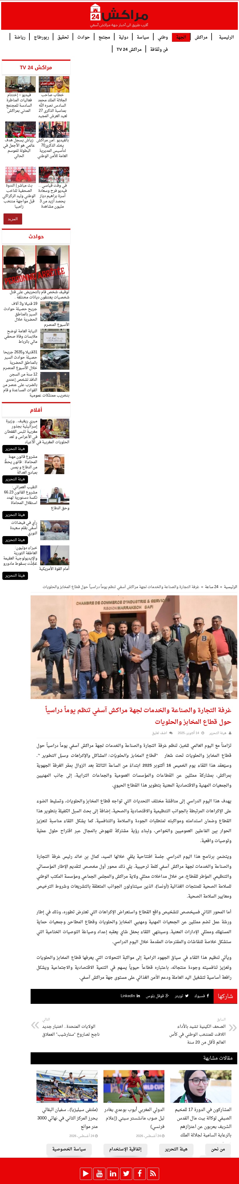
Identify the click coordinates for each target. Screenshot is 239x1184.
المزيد (13, 219)
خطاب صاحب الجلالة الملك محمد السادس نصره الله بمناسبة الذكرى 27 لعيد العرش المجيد (52, 105)
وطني (163, 37)
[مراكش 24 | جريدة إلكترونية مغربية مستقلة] (119, 18)
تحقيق (63, 37)
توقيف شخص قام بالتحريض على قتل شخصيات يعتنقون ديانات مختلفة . (39, 294)
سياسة (143, 37)
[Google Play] (86, 1174)
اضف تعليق (159, 733)
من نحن (218, 1149)
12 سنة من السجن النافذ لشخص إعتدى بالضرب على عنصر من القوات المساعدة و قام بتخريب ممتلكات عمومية (36, 385)
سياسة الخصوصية (69, 1149)
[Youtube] (99, 1174)
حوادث (83, 37)
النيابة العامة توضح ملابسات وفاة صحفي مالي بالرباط (20, 336)
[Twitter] (126, 1174)
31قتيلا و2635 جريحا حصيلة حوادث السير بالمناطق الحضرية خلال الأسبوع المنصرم (20, 360)
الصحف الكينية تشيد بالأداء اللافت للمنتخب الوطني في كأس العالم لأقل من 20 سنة (197, 1031)
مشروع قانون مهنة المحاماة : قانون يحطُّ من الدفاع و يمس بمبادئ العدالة (20, 464)
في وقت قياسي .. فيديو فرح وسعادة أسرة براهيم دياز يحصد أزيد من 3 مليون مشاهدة (52, 196)
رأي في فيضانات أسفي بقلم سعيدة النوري (23, 528)
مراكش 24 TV (129, 49)
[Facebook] (139, 1174)
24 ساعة (211, 587)
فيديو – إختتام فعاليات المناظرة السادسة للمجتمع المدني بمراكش (19, 102)
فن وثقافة (159, 49)
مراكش (201, 37)
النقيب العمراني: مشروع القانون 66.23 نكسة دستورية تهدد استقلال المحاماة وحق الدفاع (36, 498)
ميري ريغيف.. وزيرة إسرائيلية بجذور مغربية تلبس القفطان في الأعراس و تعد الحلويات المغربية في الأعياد (36, 432)
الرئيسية (226, 37)
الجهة (181, 37)
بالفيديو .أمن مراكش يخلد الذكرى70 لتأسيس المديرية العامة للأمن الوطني (52, 148)
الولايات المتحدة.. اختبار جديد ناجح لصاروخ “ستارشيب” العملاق (71, 1027)
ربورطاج (41, 37)
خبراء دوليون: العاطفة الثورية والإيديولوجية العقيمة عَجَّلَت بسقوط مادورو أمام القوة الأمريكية (36, 558)
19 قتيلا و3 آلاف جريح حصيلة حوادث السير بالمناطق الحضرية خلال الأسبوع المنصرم (36, 314)
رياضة (19, 37)
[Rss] (153, 1174)
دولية (123, 37)
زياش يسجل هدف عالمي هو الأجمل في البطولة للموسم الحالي (19, 148)
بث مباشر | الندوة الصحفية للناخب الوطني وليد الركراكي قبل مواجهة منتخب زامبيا (19, 196)
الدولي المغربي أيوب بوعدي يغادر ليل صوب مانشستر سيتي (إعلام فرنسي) (134, 1118)
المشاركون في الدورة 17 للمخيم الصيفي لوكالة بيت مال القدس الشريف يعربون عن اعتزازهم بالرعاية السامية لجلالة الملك (203, 1123)
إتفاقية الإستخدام (125, 1149)
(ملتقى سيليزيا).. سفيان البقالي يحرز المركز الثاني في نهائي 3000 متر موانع (67, 1118)
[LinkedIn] (113, 1174)
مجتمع (104, 37)
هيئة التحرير (15, 449)
